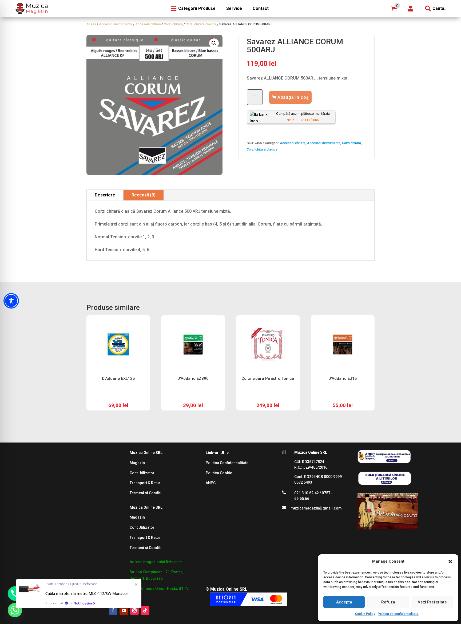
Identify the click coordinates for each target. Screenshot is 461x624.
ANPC (211, 483)
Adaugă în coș (293, 97)
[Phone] (15, 593)
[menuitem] (31, 8)
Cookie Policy (365, 614)
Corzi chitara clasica (201, 24)
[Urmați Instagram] (134, 610)
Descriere (105, 195)
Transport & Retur (145, 483)
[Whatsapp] (15, 610)
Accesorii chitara (148, 24)
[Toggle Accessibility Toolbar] (11, 301)
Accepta (344, 602)
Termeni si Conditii (146, 493)
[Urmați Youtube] (124, 610)
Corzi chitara (173, 24)
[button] (450, 561)
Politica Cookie (219, 473)
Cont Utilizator (142, 473)
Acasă (91, 24)
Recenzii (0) (144, 195)
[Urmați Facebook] (113, 610)
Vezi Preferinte (432, 602)
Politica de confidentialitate (398, 614)
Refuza (388, 602)
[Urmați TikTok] (145, 610)
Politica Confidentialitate (227, 463)
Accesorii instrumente (115, 24)
